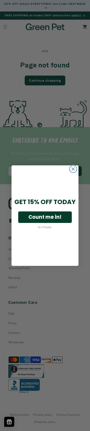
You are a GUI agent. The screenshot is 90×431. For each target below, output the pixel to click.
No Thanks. (45, 227)
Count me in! (45, 217)
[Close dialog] (73, 169)
